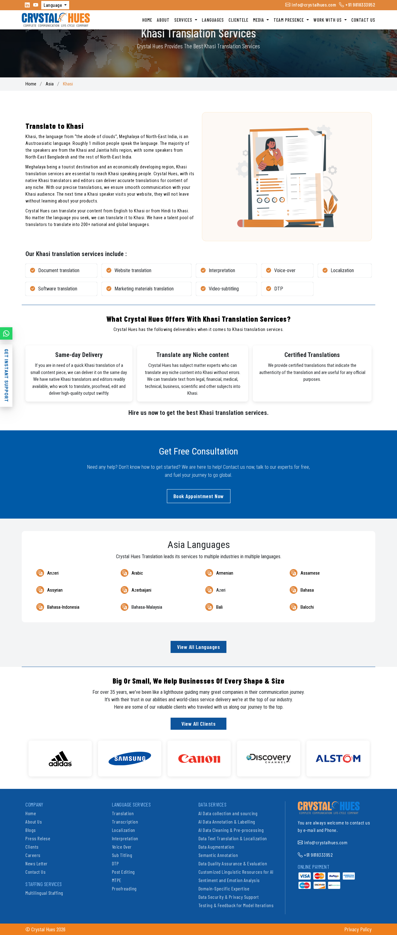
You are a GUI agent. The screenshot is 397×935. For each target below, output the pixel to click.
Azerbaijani (141, 590)
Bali (219, 607)
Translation (123, 813)
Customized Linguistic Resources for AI (236, 872)
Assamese (310, 573)
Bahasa (307, 590)
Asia (50, 84)
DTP (115, 863)
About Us (33, 821)
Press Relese (37, 838)
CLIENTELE (238, 20)
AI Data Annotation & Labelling (226, 821)
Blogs (30, 830)
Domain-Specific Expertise (224, 888)
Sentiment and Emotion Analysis (229, 880)
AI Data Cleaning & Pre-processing (231, 830)
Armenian (224, 573)
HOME (147, 20)
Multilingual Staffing (44, 893)
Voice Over (122, 847)
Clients (32, 847)
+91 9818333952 (359, 4)
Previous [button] (21, 755)
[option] (60, 758)
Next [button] (376, 755)
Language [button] (53, 5)
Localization (123, 830)
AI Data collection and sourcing (228, 813)
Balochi (307, 607)
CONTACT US (363, 20)
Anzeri (53, 573)
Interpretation (125, 838)
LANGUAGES (213, 20)
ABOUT (163, 20)
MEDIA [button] (259, 20)
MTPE (117, 880)
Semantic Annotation (218, 855)
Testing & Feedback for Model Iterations (236, 905)
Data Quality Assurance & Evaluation (232, 863)
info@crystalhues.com (313, 4)
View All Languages (198, 646)
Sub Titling (122, 855)
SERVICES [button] (184, 20)
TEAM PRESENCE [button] (289, 20)
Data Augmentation (216, 847)
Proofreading (124, 888)
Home (30, 84)
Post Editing (123, 872)
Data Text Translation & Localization (232, 838)
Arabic (137, 573)
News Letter (36, 863)
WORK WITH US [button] (328, 20)
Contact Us (35, 872)
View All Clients (198, 723)
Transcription (125, 821)
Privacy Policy (358, 929)
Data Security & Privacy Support (228, 897)
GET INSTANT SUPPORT (6, 375)
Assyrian (55, 590)
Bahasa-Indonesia (63, 607)
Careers (33, 855)
